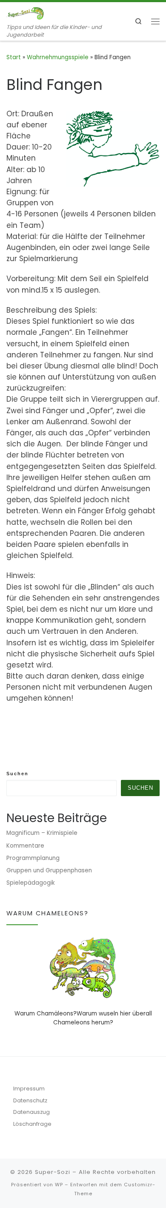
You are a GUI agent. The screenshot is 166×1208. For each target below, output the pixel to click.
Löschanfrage (32, 1123)
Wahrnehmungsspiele (58, 57)
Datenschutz (30, 1100)
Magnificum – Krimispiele (41, 833)
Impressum (29, 1088)
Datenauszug (31, 1112)
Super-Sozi (52, 1172)
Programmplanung (33, 858)
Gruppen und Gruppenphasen (49, 870)
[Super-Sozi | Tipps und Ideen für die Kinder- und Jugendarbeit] (25, 12)
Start (13, 57)
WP (59, 1184)
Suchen (17, 773)
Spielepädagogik (30, 883)
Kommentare (25, 846)
